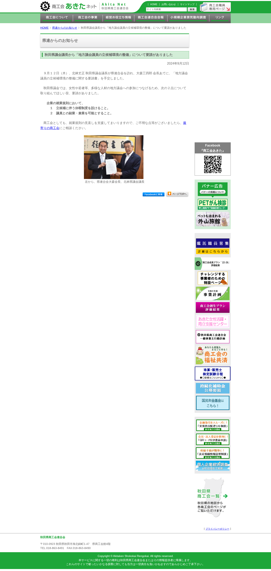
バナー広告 (213, 190)
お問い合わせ (168, 4)
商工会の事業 (88, 18)
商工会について (56, 18)
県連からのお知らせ (64, 27)
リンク (220, 18)
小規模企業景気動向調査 (188, 18)
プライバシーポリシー (217, 529)
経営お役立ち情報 (118, 18)
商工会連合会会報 (150, 18)
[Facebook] (153, 194)
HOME (153, 4)
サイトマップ (187, 4)
